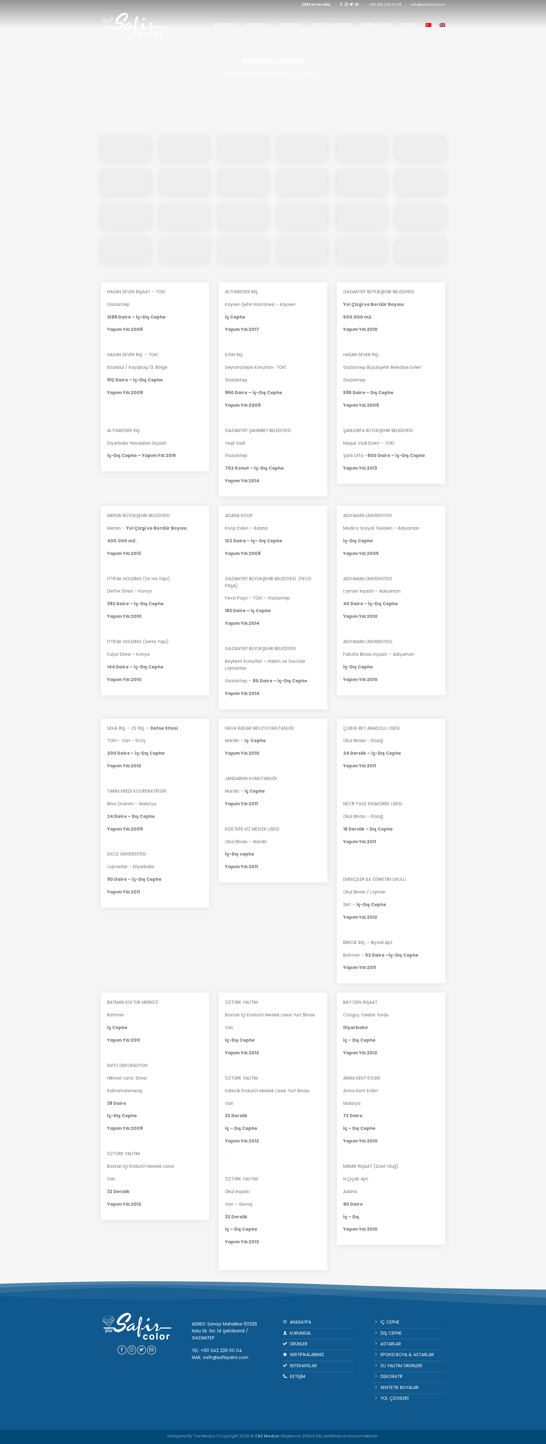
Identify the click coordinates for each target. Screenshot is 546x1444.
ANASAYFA (225, 25)
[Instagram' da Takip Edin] (346, 4)
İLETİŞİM (408, 25)
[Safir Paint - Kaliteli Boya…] (134, 24)
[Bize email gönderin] (356, 4)
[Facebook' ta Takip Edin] (341, 4)
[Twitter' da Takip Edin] (351, 4)
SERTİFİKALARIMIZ (331, 25)
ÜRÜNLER (289, 25)
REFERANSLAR (375, 25)
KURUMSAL (258, 25)
